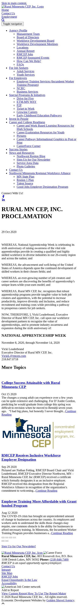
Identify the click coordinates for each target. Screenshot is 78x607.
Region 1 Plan (25, 180)
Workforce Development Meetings (37, 44)
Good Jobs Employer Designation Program (42, 186)
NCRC (21, 88)
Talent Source (25, 183)
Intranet (6, 569)
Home (5, 10)
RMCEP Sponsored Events (33, 57)
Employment (9, 16)
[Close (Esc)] (3, 537)
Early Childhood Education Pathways (39, 115)
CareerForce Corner (29, 146)
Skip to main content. (14, 3)
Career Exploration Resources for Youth (40, 132)
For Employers (18, 78)
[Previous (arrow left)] (3, 541)
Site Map (7, 573)
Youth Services (26, 74)
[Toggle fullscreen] (10, 537)
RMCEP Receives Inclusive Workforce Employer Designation (31, 457)
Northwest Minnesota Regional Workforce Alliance (39, 173)
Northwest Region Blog (31, 156)
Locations (22, 47)
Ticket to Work (25, 108)
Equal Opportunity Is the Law (19, 580)
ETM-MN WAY (27, 101)
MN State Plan (25, 176)
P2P (19, 105)
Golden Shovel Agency (60, 600)
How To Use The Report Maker (47, 593)
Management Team (28, 33)
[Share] (6, 537)
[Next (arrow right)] (6, 541)
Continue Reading (46, 490)
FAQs (20, 64)
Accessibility (9, 583)
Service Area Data (27, 163)
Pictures (21, 135)
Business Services (27, 91)
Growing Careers (27, 112)
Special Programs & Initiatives (27, 95)
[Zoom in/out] (14, 537)
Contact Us (8, 13)
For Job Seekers (18, 67)
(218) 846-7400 (59, 559)
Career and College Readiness (27, 122)
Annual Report (25, 50)
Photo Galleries (26, 166)
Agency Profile (18, 30)
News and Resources (21, 152)
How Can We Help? (29, 61)
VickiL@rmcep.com (14, 355)
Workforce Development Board (35, 40)
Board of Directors (28, 37)
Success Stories (18, 149)
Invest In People (18, 118)
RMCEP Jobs (25, 54)
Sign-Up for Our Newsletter (33, 159)
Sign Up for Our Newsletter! (19, 546)
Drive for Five (25, 98)
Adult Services (25, 71)
